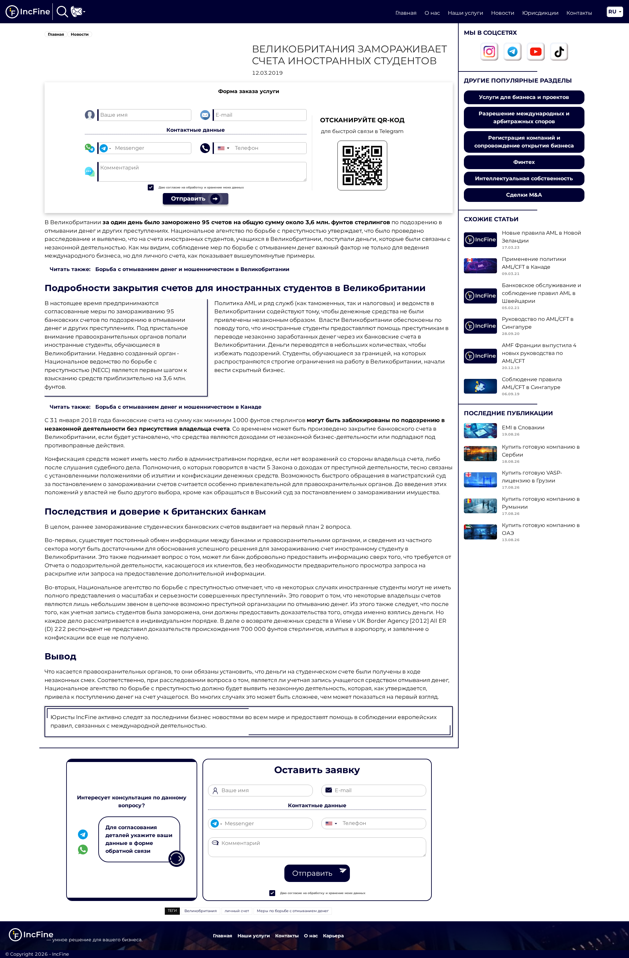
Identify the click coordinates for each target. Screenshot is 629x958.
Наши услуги (465, 13)
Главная (406, 13)
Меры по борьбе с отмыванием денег (293, 911)
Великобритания (200, 911)
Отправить (312, 873)
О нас (432, 13)
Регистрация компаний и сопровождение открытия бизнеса (524, 142)
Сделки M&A (524, 195)
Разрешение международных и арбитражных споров (524, 117)
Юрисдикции (540, 13)
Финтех (524, 162)
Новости (502, 13)
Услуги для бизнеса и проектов (524, 97)
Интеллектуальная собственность (524, 178)
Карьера (333, 935)
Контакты (579, 13)
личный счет (237, 911)
